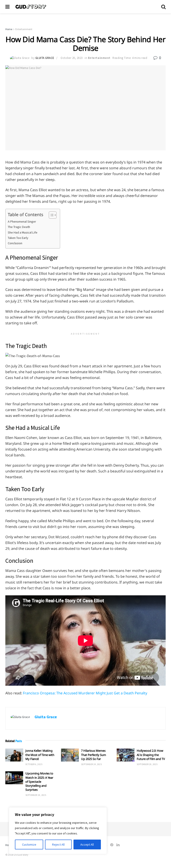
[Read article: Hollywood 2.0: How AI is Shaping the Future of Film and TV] (125, 755)
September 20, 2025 (147, 764)
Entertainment (23, 29)
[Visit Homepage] (85, 6)
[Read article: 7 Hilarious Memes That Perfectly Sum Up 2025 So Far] (70, 755)
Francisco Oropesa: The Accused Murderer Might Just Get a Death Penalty (85, 693)
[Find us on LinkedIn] (118, 844)
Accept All (87, 844)
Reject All (58, 844)
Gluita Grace (44, 58)
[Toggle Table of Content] (50, 215)
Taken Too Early (18, 238)
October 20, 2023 (71, 58)
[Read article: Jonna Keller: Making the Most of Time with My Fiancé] (14, 755)
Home (8, 29)
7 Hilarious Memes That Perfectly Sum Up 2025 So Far (93, 755)
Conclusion (15, 243)
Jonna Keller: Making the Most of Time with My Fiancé (39, 755)
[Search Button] (163, 6)
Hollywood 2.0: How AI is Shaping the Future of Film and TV (151, 755)
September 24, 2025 (91, 764)
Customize (29, 844)
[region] (58, 830)
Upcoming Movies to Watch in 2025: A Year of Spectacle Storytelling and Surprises (39, 781)
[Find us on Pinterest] (111, 844)
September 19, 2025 (35, 795)
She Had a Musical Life (22, 232)
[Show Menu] (7, 6)
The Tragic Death (19, 227)
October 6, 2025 (33, 764)
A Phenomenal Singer (22, 221)
